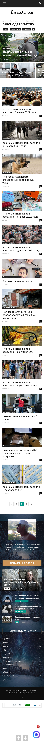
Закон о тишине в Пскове (17, 281)
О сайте (24, 690)
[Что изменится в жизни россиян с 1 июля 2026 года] (22, 47)
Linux (5, 29)
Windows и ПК (15, 29)
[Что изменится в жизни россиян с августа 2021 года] (22, 370)
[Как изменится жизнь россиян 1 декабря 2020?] (22, 474)
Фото (33, 693)
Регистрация (24, 693)
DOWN (25, 738)
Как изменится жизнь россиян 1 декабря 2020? (21, 488)
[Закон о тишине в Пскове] (22, 268)
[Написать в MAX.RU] (36, 735)
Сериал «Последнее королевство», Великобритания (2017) (21, 582)
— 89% (17, 705)
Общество (6, 48)
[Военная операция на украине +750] (7, 619)
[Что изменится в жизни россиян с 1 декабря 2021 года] (22, 234)
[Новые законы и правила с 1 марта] (22, 403)
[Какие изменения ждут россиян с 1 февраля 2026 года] (17, 71)
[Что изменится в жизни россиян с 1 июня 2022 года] (22, 96)
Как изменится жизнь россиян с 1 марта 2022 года (21, 144)
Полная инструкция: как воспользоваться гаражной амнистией (19, 315)
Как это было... (20, 611)
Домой (5, 21)
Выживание (7, 172)
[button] (40, 3)
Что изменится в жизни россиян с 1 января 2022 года (20, 215)
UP (18, 738)
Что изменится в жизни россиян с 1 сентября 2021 (18, 350)
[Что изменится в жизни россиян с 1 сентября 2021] (22, 336)
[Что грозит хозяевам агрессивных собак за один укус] (22, 164)
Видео (7, 588)
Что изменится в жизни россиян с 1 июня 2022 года (19, 111)
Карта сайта (13, 693)
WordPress (26, 29)
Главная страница (12, 690)
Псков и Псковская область (12, 277)
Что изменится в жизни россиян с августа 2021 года (19, 384)
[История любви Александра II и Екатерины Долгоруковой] (7, 609)
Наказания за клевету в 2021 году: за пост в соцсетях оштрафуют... (20, 453)
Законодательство (16, 21)
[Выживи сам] (22, 12)
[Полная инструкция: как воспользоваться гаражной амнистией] (22, 299)
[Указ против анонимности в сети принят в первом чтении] (7, 598)
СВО (16, 622)
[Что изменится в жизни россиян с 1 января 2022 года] (22, 201)
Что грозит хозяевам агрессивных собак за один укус (19, 179)
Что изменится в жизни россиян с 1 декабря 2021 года (21, 249)
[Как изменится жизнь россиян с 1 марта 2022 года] (22, 130)
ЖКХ (39, 66)
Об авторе (33, 690)
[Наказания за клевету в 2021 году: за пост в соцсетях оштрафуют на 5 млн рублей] (22, 437)
